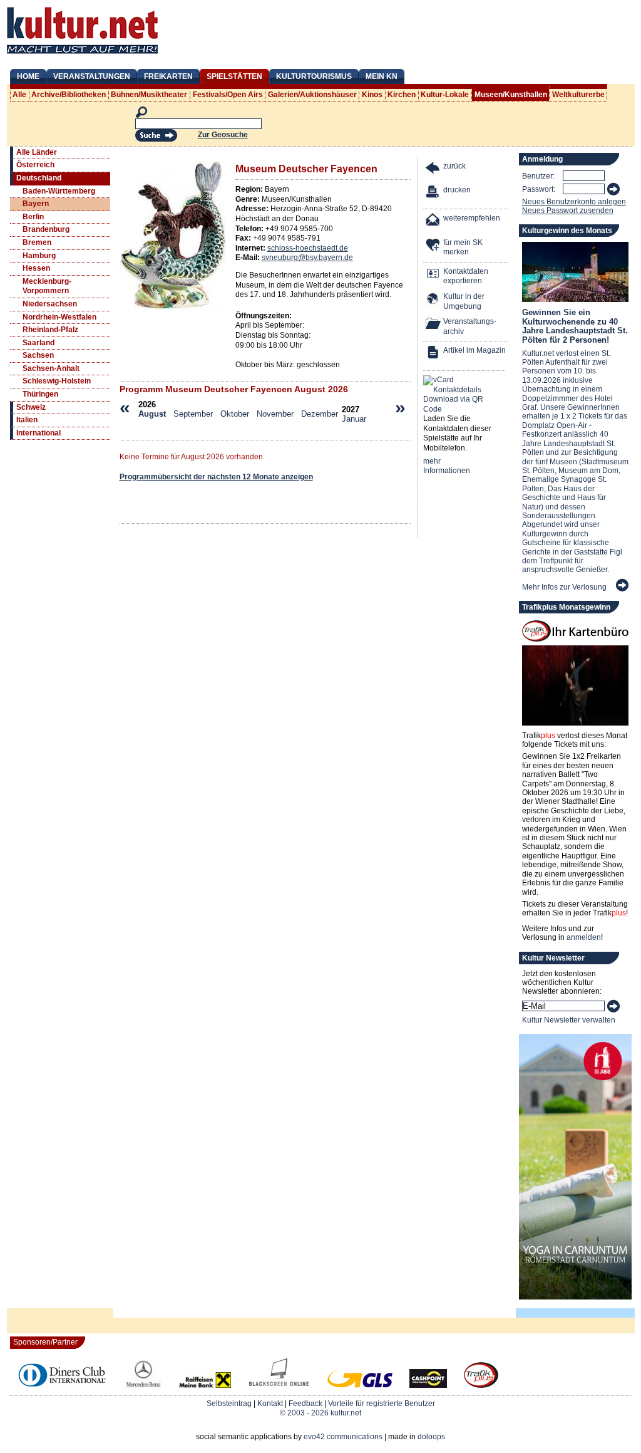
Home (28, 76)
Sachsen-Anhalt (51, 368)
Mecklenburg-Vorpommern (47, 286)
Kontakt (270, 1403)
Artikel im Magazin (474, 350)
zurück (454, 166)
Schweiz (31, 407)
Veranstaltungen (91, 76)
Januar (354, 419)
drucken (457, 189)
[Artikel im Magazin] (433, 354)
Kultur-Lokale (445, 94)
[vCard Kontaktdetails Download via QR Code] (455, 394)
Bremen (37, 242)
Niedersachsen (50, 303)
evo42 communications (343, 1436)
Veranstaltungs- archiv (469, 326)
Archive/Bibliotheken (68, 94)
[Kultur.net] (82, 55)
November (275, 414)
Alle (19, 94)
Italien (27, 419)
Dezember (319, 414)
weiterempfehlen (471, 218)
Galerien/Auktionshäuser (312, 94)
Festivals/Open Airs (228, 94)
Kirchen (401, 94)
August (152, 414)
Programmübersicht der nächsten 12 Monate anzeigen (216, 476)
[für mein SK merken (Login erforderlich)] (433, 246)
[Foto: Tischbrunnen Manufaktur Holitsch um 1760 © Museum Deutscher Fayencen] (173, 307)
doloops (431, 1436)
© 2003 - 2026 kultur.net (320, 1413)
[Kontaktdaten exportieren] (433, 275)
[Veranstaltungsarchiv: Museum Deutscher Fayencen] (433, 325)
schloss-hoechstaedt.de (307, 248)
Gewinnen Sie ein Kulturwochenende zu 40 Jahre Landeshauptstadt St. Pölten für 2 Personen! (575, 326)
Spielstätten (234, 76)
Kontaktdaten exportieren (465, 276)
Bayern (36, 203)
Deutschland (38, 178)
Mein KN (381, 76)
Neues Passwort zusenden (567, 210)
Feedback (305, 1403)
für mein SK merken (463, 247)
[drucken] (433, 193)
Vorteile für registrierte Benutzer (381, 1403)
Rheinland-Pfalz (50, 329)
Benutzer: (538, 176)
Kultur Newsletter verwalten (568, 1020)
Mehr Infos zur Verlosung (564, 587)
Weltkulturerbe (578, 94)
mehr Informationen (446, 466)
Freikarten (168, 76)
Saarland (38, 342)
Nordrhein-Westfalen (59, 317)
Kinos (372, 94)
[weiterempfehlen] (433, 221)
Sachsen (38, 355)
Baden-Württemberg (59, 191)
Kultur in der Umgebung (464, 301)
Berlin (33, 216)
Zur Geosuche (223, 134)
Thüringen (40, 394)
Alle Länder (36, 152)
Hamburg (39, 255)
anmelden (584, 937)
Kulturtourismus (314, 76)
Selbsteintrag (229, 1403)
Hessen (36, 268)
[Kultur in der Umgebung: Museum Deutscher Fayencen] (433, 300)
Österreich (35, 164)
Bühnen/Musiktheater (149, 94)
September (193, 414)
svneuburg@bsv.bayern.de (307, 257)
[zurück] (433, 169)
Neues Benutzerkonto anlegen (574, 201)
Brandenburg (46, 229)
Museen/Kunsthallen (510, 94)
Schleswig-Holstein (57, 381)
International (38, 433)
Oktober (234, 414)
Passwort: (538, 189)
